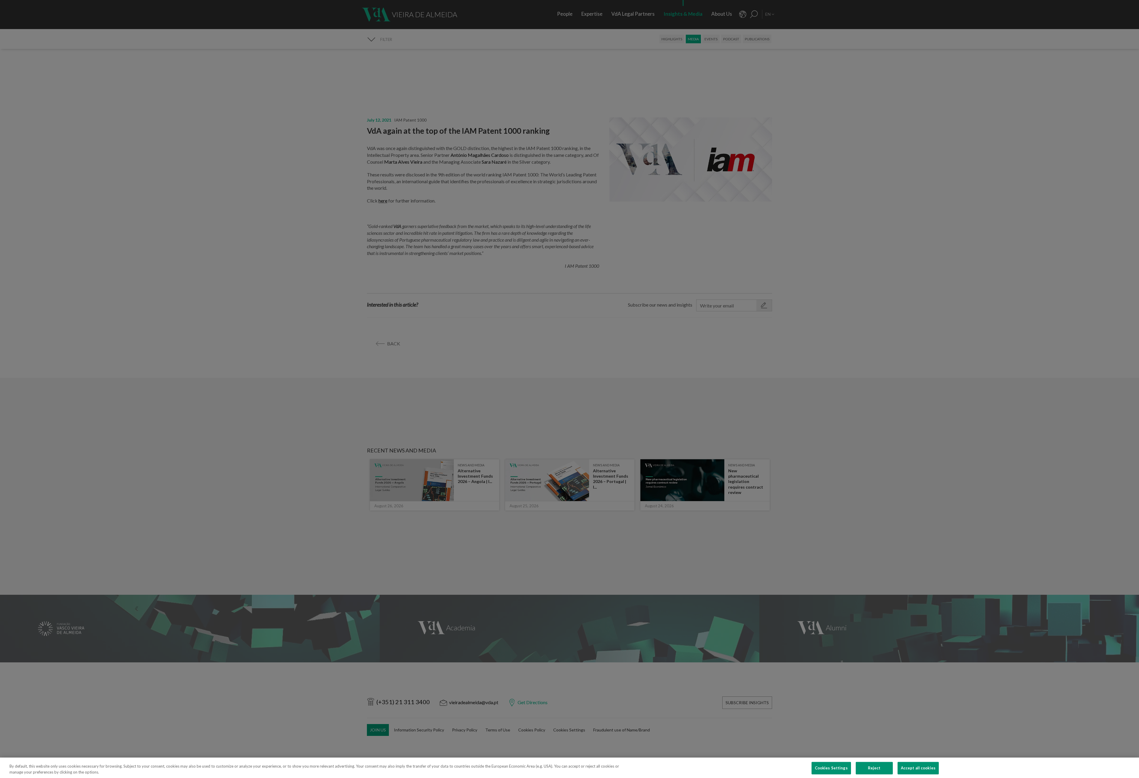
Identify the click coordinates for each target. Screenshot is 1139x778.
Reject (874, 768)
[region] (569, 768)
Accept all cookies (918, 768)
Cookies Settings (831, 768)
